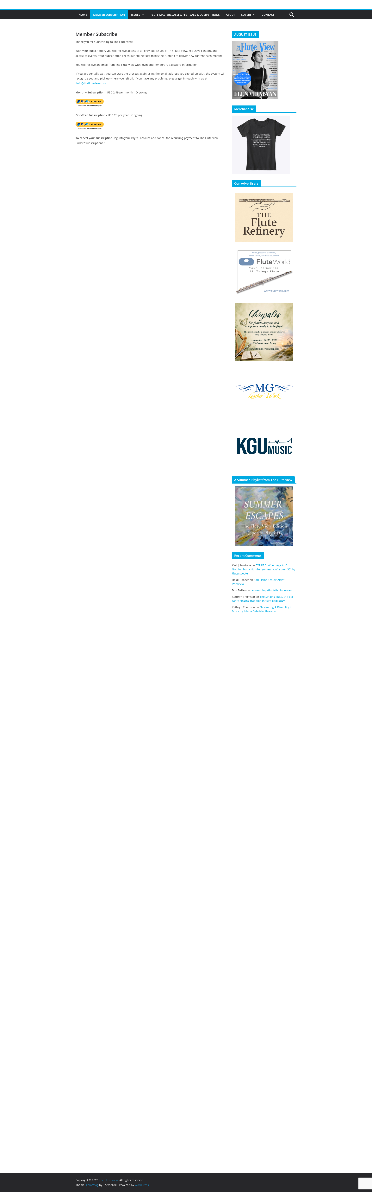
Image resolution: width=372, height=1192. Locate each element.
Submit (246, 14)
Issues (135, 14)
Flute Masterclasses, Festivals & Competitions (185, 14)
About (230, 14)
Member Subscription (109, 14)
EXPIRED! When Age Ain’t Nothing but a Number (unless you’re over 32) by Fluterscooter (263, 569)
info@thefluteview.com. (91, 83)
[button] (142, 14)
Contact (268, 14)
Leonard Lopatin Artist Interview (271, 590)
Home (83, 14)
